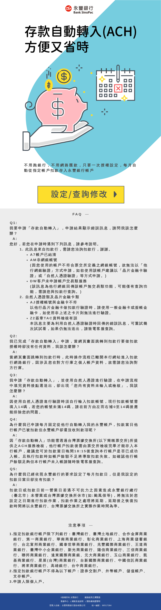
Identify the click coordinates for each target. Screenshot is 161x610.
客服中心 (65, 601)
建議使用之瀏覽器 (92, 597)
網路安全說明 (77, 601)
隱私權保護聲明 (93, 601)
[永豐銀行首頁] (79, 9)
